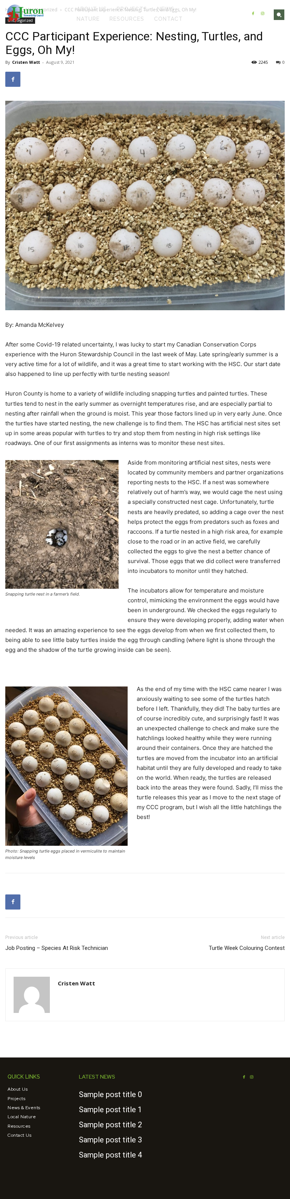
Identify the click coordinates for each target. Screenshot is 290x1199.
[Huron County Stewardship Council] (25, 14)
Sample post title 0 (110, 1094)
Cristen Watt (26, 62)
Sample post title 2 (110, 1124)
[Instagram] (262, 13)
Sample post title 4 (110, 1154)
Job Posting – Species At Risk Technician (56, 948)
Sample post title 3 (110, 1139)
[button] (279, 14)
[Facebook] (253, 13)
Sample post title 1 (110, 1109)
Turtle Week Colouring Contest (247, 948)
